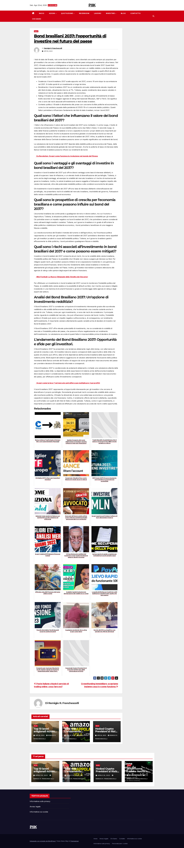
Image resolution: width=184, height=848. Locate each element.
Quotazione (67, 13)
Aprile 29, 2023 (41, 775)
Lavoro (97, 13)
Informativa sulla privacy (40, 801)
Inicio (41, 13)
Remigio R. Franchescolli (53, 48)
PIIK (91, 5)
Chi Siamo (36, 19)
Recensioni (84, 13)
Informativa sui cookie (39, 812)
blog (36, 31)
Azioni (52, 13)
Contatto (135, 13)
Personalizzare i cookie (120, 843)
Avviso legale (35, 806)
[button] (153, 16)
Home (95, 838)
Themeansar (74, 841)
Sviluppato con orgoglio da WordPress (43, 841)
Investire (110, 13)
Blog (123, 13)
